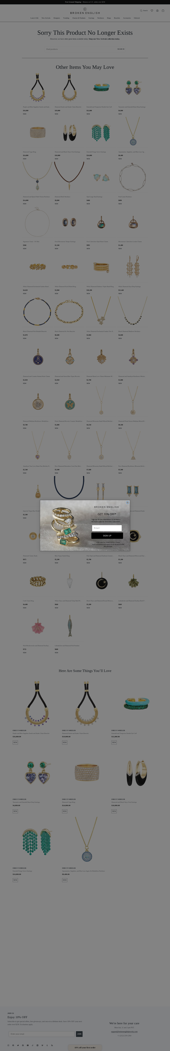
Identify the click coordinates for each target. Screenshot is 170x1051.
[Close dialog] (127, 502)
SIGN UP (107, 535)
